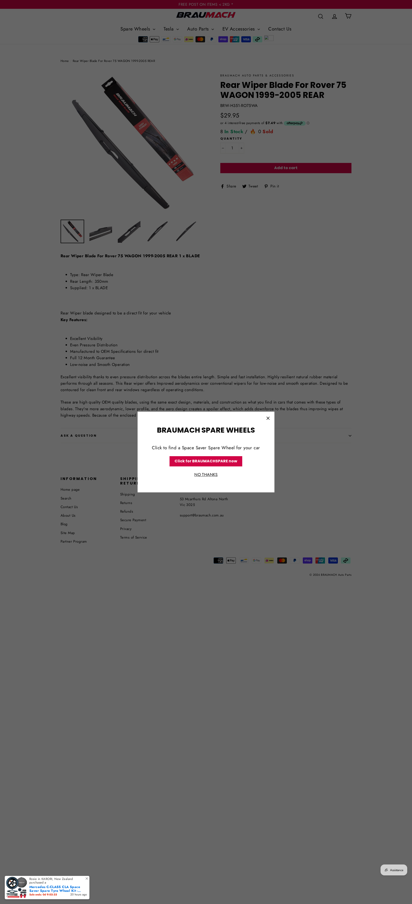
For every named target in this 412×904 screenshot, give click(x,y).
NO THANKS (206, 474)
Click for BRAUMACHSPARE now (206, 461)
